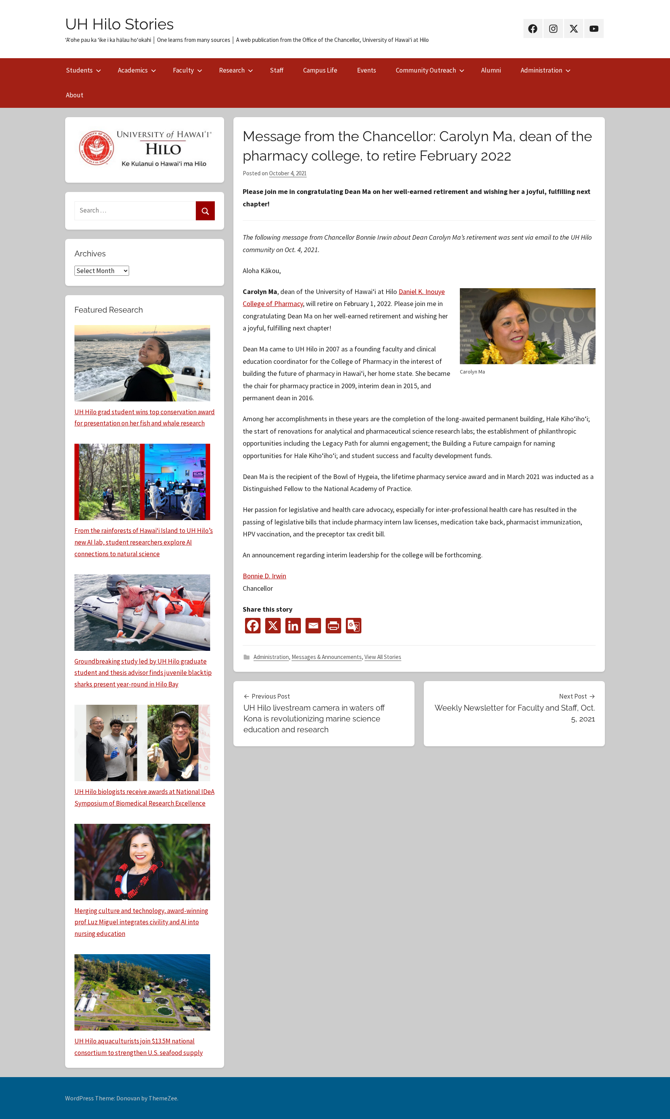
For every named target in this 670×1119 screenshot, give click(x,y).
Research (232, 70)
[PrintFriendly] (333, 625)
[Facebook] (252, 625)
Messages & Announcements (327, 657)
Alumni (491, 70)
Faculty (183, 70)
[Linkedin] (293, 625)
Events (366, 70)
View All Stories (382, 657)
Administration (541, 70)
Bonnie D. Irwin (264, 575)
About (74, 95)
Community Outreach (426, 70)
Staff (276, 70)
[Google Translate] (353, 625)
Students (79, 70)
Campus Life (320, 70)
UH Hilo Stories (119, 24)
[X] (273, 625)
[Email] (313, 625)
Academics (133, 70)
